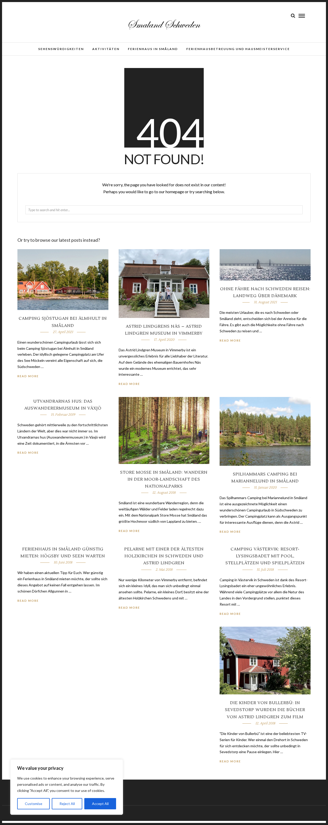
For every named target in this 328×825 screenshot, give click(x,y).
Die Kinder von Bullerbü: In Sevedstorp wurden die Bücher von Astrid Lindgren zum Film (265, 709)
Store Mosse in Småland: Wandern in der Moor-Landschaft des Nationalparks (164, 479)
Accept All (100, 803)
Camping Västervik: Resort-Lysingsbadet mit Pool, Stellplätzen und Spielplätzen (265, 556)
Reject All (67, 803)
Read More (230, 340)
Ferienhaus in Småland (153, 49)
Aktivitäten (105, 49)
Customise (33, 803)
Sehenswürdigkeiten (61, 49)
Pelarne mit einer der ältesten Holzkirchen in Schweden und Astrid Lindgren (164, 556)
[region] (66, 787)
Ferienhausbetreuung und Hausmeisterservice (238, 49)
